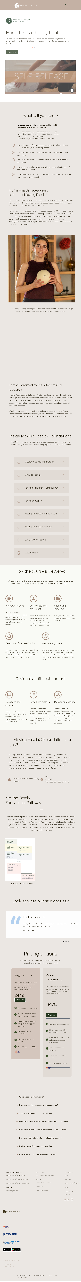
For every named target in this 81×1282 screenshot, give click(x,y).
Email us (67, 1195)
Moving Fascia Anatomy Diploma (17, 1183)
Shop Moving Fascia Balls (45, 1175)
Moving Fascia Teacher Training (17, 1179)
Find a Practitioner (42, 1191)
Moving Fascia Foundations (15, 1175)
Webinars (68, 1179)
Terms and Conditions (39, 1275)
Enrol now (12, 52)
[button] (65, 5)
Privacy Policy (53, 1275)
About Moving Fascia (43, 1183)
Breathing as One (12, 1191)
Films (66, 1175)
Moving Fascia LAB (71, 1183)
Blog (66, 1187)
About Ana (39, 1187)
